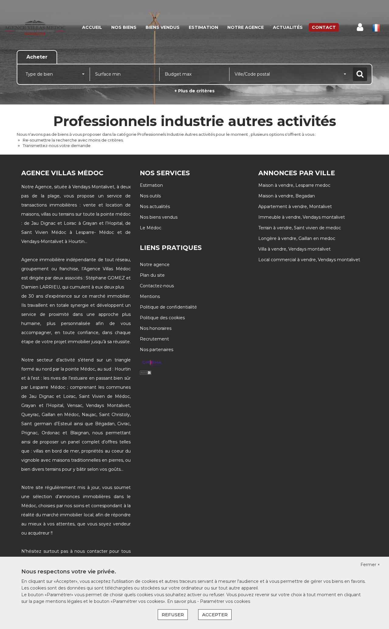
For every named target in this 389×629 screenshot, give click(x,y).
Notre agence (245, 27)
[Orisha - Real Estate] (152, 363)
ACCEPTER (215, 614)
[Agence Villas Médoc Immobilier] (35, 27)
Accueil (92, 27)
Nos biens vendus (158, 217)
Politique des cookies (162, 317)
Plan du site (152, 275)
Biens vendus (163, 27)
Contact (324, 27)
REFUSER (173, 614)
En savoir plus (182, 601)
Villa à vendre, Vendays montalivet (294, 249)
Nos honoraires (155, 328)
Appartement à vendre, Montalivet (295, 206)
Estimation (203, 27)
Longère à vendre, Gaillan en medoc (296, 238)
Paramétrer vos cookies (225, 601)
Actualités (288, 27)
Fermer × (370, 564)
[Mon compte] (360, 27)
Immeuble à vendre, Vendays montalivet (301, 217)
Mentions (150, 296)
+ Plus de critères (194, 91)
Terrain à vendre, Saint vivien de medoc (299, 228)
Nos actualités (155, 206)
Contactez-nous (157, 286)
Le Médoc (150, 228)
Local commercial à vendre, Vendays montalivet (309, 259)
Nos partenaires (156, 349)
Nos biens (123, 27)
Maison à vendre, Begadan (286, 196)
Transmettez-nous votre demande (57, 145)
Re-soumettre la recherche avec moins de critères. (73, 140)
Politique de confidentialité (168, 307)
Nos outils (150, 196)
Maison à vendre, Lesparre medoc (294, 185)
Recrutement (154, 339)
